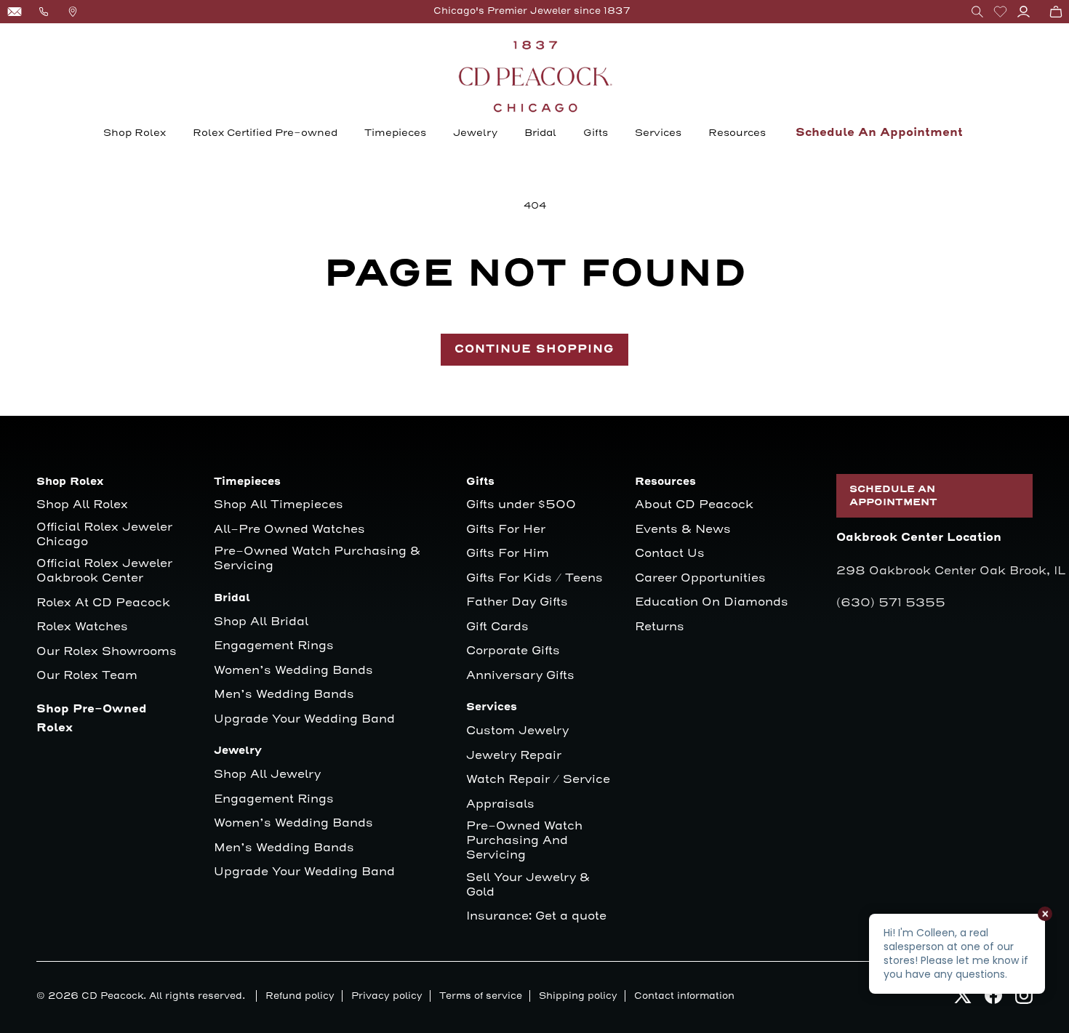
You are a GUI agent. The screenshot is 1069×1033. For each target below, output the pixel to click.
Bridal (540, 132)
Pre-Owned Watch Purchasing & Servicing (317, 558)
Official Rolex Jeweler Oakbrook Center (104, 571)
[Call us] (44, 12)
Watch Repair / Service (538, 780)
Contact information (684, 996)
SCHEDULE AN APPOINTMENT (893, 496)
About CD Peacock (694, 505)
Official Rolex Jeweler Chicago (106, 534)
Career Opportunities (700, 578)
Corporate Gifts (513, 651)
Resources (737, 132)
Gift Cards (497, 627)
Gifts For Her (505, 529)
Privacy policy (387, 996)
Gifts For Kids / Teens (534, 578)
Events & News (683, 529)
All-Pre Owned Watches (289, 529)
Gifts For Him (507, 553)
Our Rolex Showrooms (106, 652)
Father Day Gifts (517, 602)
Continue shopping (534, 349)
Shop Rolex (134, 132)
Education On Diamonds (711, 602)
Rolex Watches (82, 627)
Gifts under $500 (521, 505)
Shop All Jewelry (267, 774)
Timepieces (395, 132)
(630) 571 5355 (890, 602)
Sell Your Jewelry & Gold (528, 885)
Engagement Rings (274, 646)
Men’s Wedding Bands (284, 695)
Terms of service (480, 996)
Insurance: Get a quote (536, 916)
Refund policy (300, 996)
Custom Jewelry (517, 731)
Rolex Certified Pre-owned (265, 132)
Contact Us (670, 553)
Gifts (595, 132)
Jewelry (475, 132)
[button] (977, 11)
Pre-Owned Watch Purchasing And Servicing (524, 840)
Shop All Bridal (261, 622)
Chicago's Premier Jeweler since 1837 (531, 11)
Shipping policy (578, 996)
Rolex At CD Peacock (103, 603)
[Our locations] (73, 12)
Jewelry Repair (513, 756)
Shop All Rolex (82, 505)
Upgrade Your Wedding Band (304, 719)
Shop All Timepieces (278, 505)
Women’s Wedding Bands (293, 671)
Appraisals (500, 804)
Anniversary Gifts (520, 676)
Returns (659, 627)
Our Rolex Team (86, 676)
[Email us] (14, 12)
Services (658, 132)
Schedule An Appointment (879, 132)
